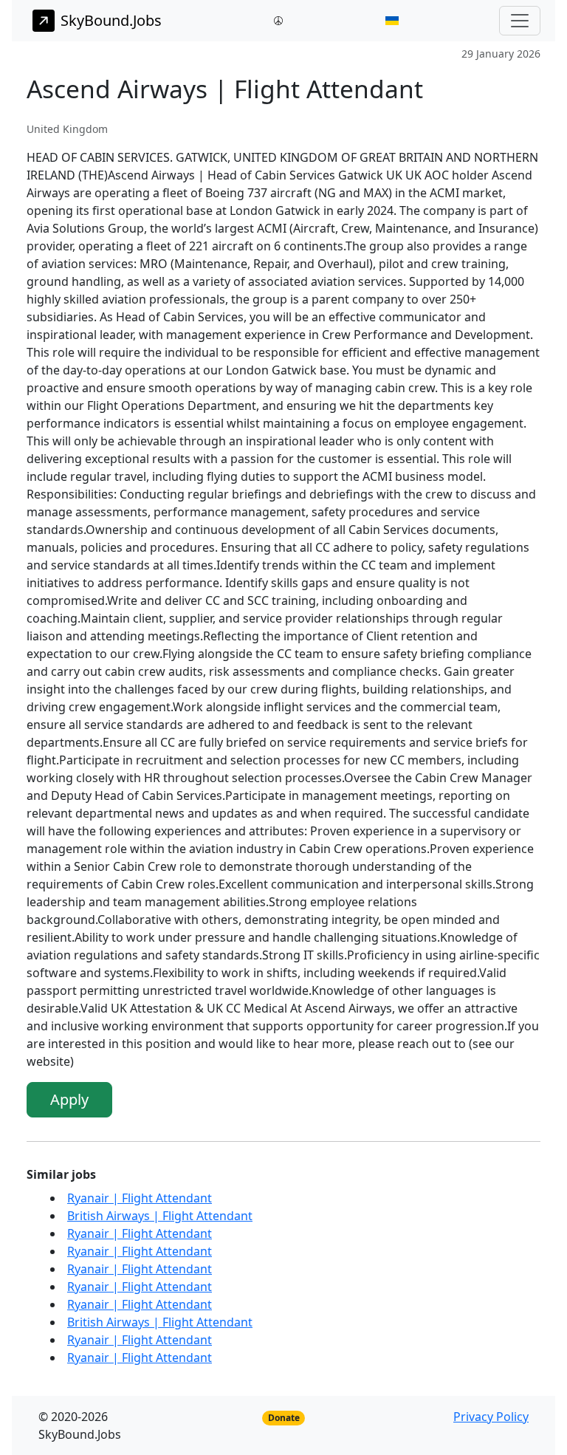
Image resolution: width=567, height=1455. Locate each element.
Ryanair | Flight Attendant (139, 1198)
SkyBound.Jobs (111, 20)
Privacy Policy (491, 1416)
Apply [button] (69, 1099)
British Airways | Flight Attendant (159, 1216)
